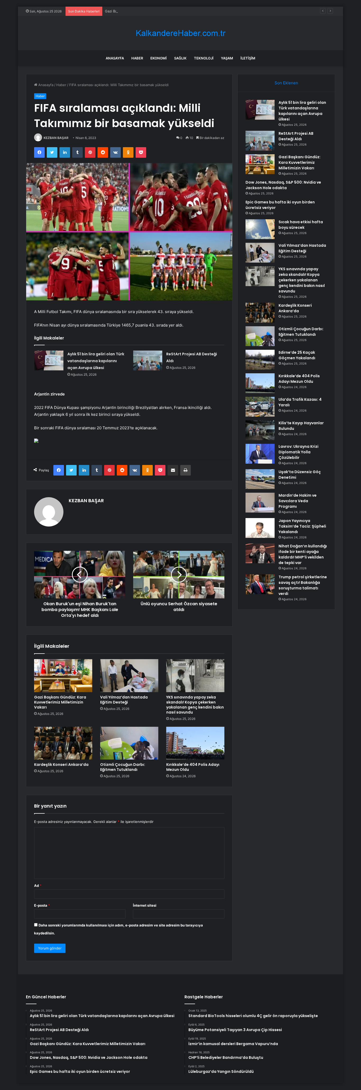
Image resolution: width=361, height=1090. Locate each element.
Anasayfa (115, 58)
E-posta (42, 905)
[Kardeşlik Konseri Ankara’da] (63, 743)
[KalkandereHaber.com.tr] (180, 33)
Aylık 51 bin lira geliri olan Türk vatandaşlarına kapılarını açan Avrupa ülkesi (95, 360)
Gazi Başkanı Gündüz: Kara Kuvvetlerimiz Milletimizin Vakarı (153, 11)
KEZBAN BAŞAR (56, 138)
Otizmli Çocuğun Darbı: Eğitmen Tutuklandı (122, 767)
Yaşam (227, 58)
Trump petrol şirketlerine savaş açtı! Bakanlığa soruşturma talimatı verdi (303, 585)
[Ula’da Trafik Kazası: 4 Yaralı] (260, 407)
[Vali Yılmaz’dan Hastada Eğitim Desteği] (129, 675)
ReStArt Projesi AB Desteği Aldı (296, 136)
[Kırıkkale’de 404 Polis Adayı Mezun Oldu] (195, 743)
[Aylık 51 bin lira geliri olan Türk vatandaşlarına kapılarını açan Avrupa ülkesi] (48, 360)
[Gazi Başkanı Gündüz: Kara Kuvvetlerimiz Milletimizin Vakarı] (63, 675)
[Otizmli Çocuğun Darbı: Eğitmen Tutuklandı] (129, 743)
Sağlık (180, 58)
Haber (137, 58)
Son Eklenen (286, 82)
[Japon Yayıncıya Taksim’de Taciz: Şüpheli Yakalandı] (260, 528)
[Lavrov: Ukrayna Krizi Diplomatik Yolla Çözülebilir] (260, 454)
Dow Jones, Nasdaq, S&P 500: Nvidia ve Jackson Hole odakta (283, 185)
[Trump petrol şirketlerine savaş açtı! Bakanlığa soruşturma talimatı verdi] (260, 584)
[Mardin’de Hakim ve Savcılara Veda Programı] (260, 503)
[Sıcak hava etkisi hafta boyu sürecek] (260, 229)
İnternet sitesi (144, 905)
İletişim (247, 58)
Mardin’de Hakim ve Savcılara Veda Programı (298, 501)
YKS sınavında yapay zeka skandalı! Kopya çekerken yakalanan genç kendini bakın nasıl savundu (195, 705)
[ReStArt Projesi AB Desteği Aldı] (147, 360)
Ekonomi (158, 58)
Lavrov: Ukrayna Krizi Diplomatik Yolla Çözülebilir (298, 452)
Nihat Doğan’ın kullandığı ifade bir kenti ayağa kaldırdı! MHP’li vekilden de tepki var (303, 554)
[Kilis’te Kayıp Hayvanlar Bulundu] (260, 430)
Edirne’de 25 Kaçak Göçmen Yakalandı (297, 355)
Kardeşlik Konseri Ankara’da (61, 764)
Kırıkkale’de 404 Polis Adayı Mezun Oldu (192, 767)
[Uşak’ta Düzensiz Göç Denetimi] (260, 479)
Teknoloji (204, 58)
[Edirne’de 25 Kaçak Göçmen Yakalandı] (260, 360)
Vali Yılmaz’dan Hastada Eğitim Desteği (124, 700)
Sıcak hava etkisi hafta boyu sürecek (301, 224)
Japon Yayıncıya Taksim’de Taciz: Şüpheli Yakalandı (302, 526)
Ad (37, 885)
